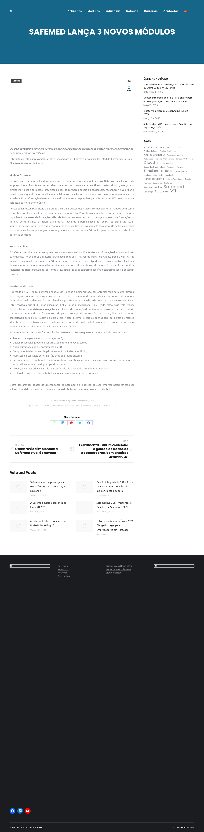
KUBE (161, 175)
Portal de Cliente (73, 405)
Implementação (150, 175)
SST (113, 405)
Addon (146, 147)
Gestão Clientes (180, 171)
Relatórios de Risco (90, 405)
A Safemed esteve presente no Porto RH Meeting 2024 (48, 523)
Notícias (16, 81)
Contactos (64, 576)
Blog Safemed (114, 572)
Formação (45, 405)
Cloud (36, 405)
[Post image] (18, 487)
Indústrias (63, 569)
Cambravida (168, 159)
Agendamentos (157, 147)
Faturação (171, 167)
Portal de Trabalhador (175, 179)
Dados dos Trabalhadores (154, 167)
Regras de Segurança (153, 183)
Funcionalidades (58, 405)
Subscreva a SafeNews (118, 569)
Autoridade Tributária (153, 159)
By (72, 400)
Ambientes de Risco (173, 147)
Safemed (104, 405)
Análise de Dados (151, 151)
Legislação (169, 175)
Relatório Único (153, 187)
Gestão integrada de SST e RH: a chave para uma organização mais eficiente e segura (114, 486)
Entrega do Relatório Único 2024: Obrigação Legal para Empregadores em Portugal (115, 525)
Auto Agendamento (175, 155)
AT (164, 155)
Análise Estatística (168, 151)
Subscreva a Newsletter (119, 566)
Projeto (188, 179)
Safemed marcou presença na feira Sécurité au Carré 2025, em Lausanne (48, 486)
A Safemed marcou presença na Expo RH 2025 (48, 504)
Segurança (148, 192)
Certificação (188, 159)
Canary (179, 159)
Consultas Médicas (165, 163)
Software (161, 191)
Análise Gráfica (153, 154)
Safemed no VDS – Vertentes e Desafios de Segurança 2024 (114, 504)
